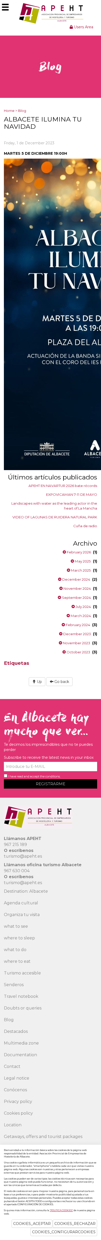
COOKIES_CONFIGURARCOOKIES (64, 1232)
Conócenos (15, 1089)
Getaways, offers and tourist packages (43, 1136)
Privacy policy (18, 1101)
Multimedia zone (21, 1043)
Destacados (16, 1031)
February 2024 (77, 625)
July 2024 (83, 607)
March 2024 (80, 616)
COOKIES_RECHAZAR (75, 1223)
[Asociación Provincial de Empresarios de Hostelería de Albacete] (50, 13)
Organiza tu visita (22, 914)
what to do (15, 949)
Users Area (83, 27)
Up (39, 681)
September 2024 (76, 597)
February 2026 (78, 552)
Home (9, 111)
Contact (12, 1066)
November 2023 (76, 643)
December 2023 (76, 634)
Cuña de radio (85, 526)
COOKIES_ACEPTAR (32, 1223)
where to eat (17, 961)
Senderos (14, 984)
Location (12, 1124)
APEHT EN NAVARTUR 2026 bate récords (62, 486)
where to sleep (19, 938)
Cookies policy (18, 1113)
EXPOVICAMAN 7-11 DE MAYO (71, 494)
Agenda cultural (21, 902)
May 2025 (82, 561)
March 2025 (80, 570)
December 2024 (75, 579)
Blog (22, 111)
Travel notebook (21, 996)
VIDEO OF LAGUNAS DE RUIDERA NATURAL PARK (54, 517)
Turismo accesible (22, 973)
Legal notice (16, 1078)
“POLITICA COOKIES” (61, 1210)
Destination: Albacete (26, 891)
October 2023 (78, 652)
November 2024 (77, 588)
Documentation (20, 1054)
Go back (61, 681)
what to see (16, 926)
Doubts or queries (22, 1008)
